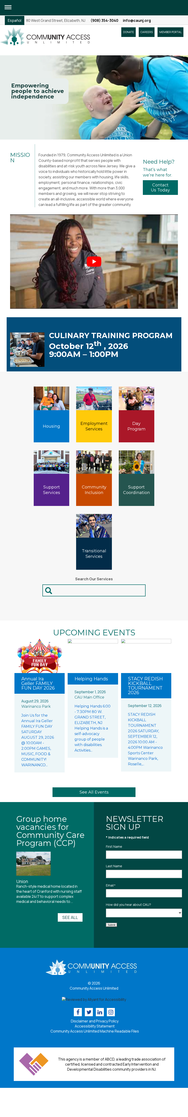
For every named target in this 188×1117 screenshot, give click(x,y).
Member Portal (170, 32)
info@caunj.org (137, 20)
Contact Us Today (160, 187)
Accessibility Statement (95, 1026)
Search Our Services (94, 578)
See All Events (94, 792)
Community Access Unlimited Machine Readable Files (94, 1031)
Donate (128, 32)
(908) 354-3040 (104, 20)
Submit (111, 924)
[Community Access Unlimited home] (45, 35)
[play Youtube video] (94, 261)
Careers (147, 32)
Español (14, 20)
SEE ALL (70, 917)
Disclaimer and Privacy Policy (95, 1021)
